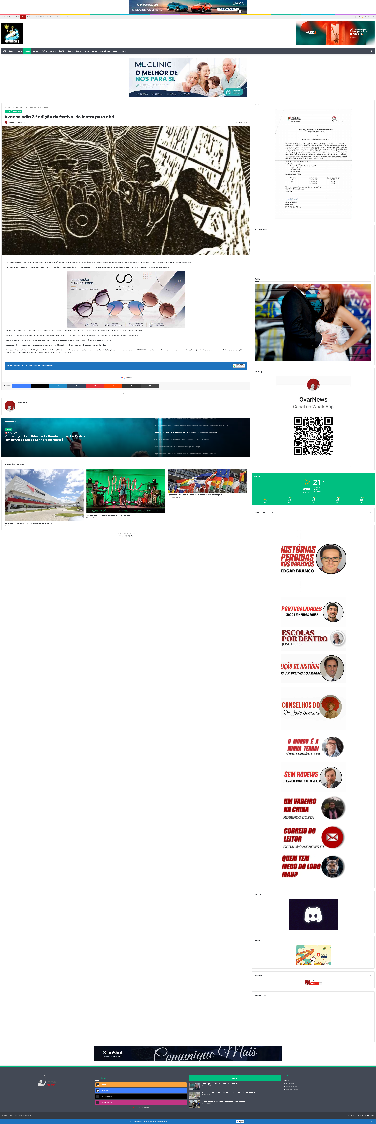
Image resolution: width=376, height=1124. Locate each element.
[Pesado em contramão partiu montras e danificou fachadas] (194, 1104)
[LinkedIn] (58, 386)
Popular (235, 1078)
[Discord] (313, 914)
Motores (95, 51)
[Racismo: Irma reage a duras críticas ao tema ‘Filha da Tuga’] (125, 491)
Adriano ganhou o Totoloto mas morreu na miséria (220, 1084)
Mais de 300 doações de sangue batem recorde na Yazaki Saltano (28, 523)
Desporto (19, 51)
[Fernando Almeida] (313, 777)
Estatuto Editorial (288, 1083)
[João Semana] (313, 708)
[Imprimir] (150, 386)
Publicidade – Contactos (291, 1089)
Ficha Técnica (287, 1080)
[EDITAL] (313, 164)
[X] (40, 386)
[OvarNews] (12, 33)
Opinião (70, 51)
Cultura (27, 51)
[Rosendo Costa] (313, 808)
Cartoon (86, 51)
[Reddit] (113, 386)
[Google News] (126, 378)
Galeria (78, 51)
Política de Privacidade (290, 1086)
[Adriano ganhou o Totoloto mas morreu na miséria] (194, 1086)
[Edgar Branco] (313, 561)
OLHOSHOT (371, 1115)
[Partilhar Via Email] (131, 386)
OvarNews (11, 122)
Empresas (36, 51)
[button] (188, 1121)
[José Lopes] (313, 640)
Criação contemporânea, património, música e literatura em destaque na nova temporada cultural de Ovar (59, 17)
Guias (122, 51)
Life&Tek (61, 51)
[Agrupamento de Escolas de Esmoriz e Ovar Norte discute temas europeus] (207, 481)
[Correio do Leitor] (313, 837)
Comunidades (105, 51)
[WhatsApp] (313, 421)
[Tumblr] (76, 386)
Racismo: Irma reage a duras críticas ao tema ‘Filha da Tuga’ (108, 515)
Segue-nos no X (261, 995)
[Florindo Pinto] (313, 867)
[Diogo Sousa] (313, 612)
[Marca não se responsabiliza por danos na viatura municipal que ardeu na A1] (194, 1095)
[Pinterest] (95, 386)
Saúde (115, 51)
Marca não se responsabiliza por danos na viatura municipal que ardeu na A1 (229, 1092)
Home (8, 107)
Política (44, 51)
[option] (125, 437)
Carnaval (53, 51)
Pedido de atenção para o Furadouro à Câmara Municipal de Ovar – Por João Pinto (40, 437)
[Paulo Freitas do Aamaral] (313, 668)
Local (11, 51)
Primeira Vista (17, 111)
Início (5, 51)
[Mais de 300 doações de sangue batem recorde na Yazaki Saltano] (44, 495)
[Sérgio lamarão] (313, 746)
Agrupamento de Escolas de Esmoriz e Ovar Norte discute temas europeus (195, 495)
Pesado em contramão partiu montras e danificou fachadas (223, 1101)
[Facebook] (21, 386)
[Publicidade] (313, 360)
